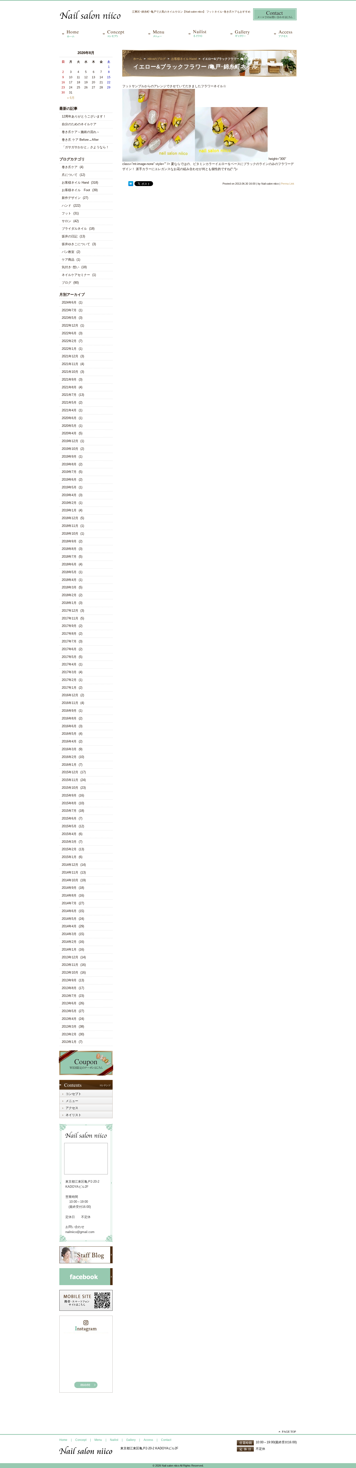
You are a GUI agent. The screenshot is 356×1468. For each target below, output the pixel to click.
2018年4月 (69, 580)
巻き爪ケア (69, 167)
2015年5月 (69, 826)
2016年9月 (69, 710)
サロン (66, 221)
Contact (166, 1440)
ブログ (66, 282)
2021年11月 (70, 364)
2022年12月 (70, 325)
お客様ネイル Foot (76, 190)
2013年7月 (69, 996)
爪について (69, 175)
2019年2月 (69, 503)
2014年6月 (69, 911)
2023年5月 (69, 318)
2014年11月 (70, 872)
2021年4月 (69, 410)
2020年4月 (69, 433)
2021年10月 (70, 372)
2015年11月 (70, 780)
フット (66, 213)
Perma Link (287, 183)
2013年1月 (69, 1042)
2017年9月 (69, 626)
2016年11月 (70, 703)
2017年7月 (69, 641)
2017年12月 (70, 610)
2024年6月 (69, 302)
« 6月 (71, 98)
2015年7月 (69, 810)
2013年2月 (69, 1034)
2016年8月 (69, 718)
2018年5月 (69, 572)
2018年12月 (70, 518)
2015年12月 (70, 772)
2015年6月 (69, 818)
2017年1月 (69, 687)
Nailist (114, 1440)
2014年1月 (69, 949)
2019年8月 (69, 464)
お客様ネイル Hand (75, 182)
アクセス (72, 1108)
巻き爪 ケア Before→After (80, 139)
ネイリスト (73, 1115)
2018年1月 (69, 603)
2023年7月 (69, 310)
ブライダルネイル (74, 228)
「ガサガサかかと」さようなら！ (85, 147)
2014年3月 (69, 934)
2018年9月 (69, 541)
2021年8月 (69, 387)
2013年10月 (70, 972)
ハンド (66, 205)
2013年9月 (69, 980)
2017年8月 (69, 633)
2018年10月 (70, 533)
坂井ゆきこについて (76, 244)
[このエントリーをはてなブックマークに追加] (130, 183)
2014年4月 (69, 926)
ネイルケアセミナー (76, 275)
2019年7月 (69, 472)
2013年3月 (69, 1026)
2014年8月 (69, 895)
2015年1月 (69, 857)
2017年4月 (69, 664)
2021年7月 (69, 395)
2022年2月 (69, 341)
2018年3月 (69, 587)
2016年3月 (69, 749)
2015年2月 (69, 849)
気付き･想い (70, 267)
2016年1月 (69, 764)
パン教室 (68, 252)
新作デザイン (71, 198)
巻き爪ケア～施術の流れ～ (81, 132)
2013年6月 (69, 1003)
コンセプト (73, 1094)
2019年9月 (69, 456)
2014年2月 (69, 942)
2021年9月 (69, 379)
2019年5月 (69, 487)
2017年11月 (70, 618)
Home (63, 1440)
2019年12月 (70, 441)
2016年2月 (69, 757)
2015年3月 (69, 841)
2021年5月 (69, 402)
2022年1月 (69, 349)
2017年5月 (69, 657)
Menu (98, 1440)
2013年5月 (69, 1011)
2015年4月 (69, 834)
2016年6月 (69, 726)
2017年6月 (69, 649)
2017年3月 (69, 672)
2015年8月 (69, 803)
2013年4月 (69, 1019)
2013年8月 (69, 988)
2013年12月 (70, 957)
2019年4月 (69, 495)
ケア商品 (68, 259)
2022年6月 (69, 333)
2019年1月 (69, 510)
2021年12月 (70, 356)
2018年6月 (69, 564)
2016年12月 (70, 695)
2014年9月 (69, 888)
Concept (80, 1440)
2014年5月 (69, 919)
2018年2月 (69, 595)
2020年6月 (69, 418)
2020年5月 (69, 426)
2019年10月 (70, 449)
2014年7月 (69, 903)
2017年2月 (69, 680)
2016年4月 (69, 741)
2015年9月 (69, 795)
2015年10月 (70, 787)
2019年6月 (69, 479)
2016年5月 (69, 733)
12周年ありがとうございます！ (84, 116)
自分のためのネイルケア (79, 124)
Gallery (131, 1440)
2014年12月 (70, 865)
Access (148, 1440)
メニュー (72, 1101)
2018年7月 (69, 556)
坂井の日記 (69, 236)
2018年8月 (69, 549)
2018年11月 (70, 526)
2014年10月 (70, 880)
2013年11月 (70, 965)
